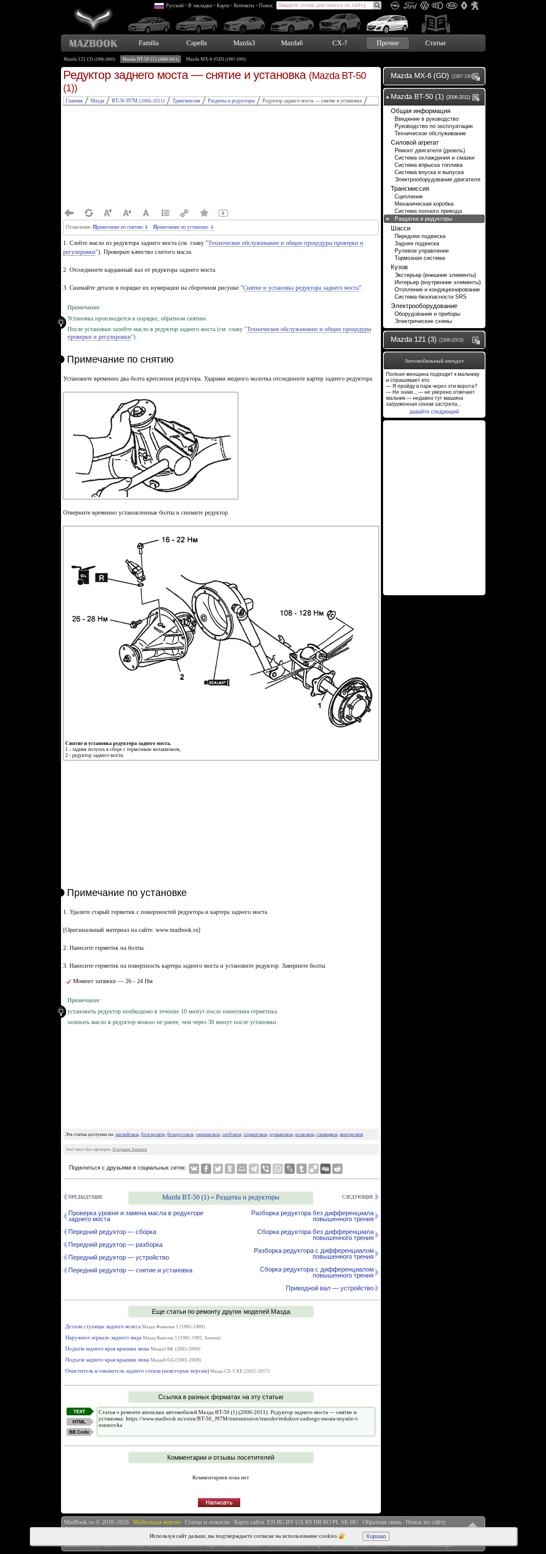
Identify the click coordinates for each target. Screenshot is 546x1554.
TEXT (79, 1411)
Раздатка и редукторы (423, 218)
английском (127, 1134)
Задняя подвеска (417, 243)
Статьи (435, 43)
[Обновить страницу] (88, 213)
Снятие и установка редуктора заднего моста (301, 288)
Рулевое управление (422, 250)
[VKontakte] (194, 1169)
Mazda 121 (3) (89, 58)
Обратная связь (382, 1522)
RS (308, 1522)
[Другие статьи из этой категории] (165, 213)
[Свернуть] (478, 97)
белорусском (180, 1134)
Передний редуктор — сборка (112, 1231)
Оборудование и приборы (427, 314)
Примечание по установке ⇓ (183, 227)
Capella (196, 43)
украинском (208, 1134)
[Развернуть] (478, 76)
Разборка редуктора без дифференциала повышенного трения (312, 1215)
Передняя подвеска (420, 236)
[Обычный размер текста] (146, 213)
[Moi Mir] (242, 1169)
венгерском (351, 1134)
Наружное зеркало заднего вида (143, 1337)
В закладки (200, 6)
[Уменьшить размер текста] (108, 213)
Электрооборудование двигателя (437, 179)
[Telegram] (254, 1169)
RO (327, 1522)
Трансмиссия (410, 188)
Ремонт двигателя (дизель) (430, 150)
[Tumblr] (301, 1169)
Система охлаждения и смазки (434, 157)
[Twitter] (218, 1169)
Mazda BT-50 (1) (150, 58)
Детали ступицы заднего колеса (135, 1326)
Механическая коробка (424, 204)
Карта (223, 6)
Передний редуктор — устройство (118, 1257)
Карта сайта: (250, 1522)
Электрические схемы (423, 321)
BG (280, 1522)
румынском (281, 1134)
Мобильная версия (156, 1522)
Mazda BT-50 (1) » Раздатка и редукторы (220, 1197)
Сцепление (409, 196)
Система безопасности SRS (431, 297)
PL (336, 1522)
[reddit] (337, 1169)
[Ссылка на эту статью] (184, 213)
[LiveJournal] (290, 1169)
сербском (231, 1134)
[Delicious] (313, 1169)
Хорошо (376, 1536)
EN (271, 1522)
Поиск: (266, 6)
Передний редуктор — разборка (115, 1244)
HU (354, 1522)
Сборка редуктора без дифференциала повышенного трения (315, 1234)
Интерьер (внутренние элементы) (438, 282)
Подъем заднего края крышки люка (132, 1348)
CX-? (339, 43)
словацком (327, 1134)
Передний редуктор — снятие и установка (130, 1270)
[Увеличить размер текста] (127, 213)
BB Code (79, 1432)
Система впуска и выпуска (429, 172)
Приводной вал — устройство (330, 1288)
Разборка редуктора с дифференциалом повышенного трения (314, 1253)
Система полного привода (428, 211)
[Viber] (266, 1169)
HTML (79, 1421)
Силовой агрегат (415, 142)
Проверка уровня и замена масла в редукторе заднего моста (135, 1215)
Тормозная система (420, 258)
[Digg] (325, 1169)
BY (290, 1522)
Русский (174, 6)
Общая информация (420, 110)
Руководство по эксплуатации (434, 126)
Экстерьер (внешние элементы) (435, 275)
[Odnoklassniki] (230, 1169)
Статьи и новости (207, 1522)
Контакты (244, 6)
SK (345, 1522)
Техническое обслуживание (430, 133)
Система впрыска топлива (428, 165)
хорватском (255, 1134)
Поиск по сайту (426, 1522)
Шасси (400, 228)
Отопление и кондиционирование (437, 289)
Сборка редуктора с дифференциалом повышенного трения (317, 1272)
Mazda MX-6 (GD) (216, 58)
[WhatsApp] (278, 1169)
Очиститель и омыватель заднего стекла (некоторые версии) (167, 1371)
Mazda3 (244, 43)
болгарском (153, 1134)
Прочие (388, 43)
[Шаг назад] (69, 213)
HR (318, 1522)
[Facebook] (206, 1169)
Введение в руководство (427, 119)
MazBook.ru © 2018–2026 (96, 1522)
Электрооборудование (424, 305)
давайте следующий (434, 412)
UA (299, 1522)
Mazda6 (292, 43)
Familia (149, 43)
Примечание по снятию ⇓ (120, 227)
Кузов (399, 267)
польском (304, 1134)
